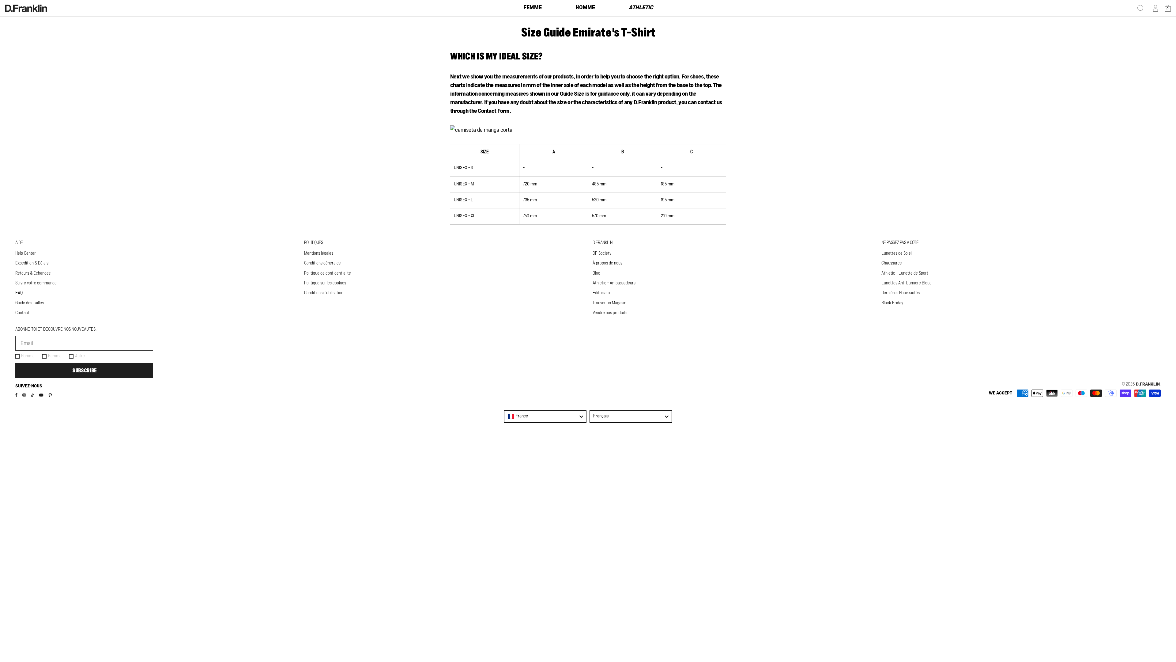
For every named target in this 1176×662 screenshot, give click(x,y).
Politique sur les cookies (325, 283)
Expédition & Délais (31, 263)
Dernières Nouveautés (900, 293)
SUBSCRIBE (84, 370)
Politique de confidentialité (327, 273)
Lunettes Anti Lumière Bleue (906, 283)
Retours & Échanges (33, 273)
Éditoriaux (601, 293)
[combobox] (545, 416)
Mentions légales (318, 253)
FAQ (19, 293)
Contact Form (493, 111)
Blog (596, 273)
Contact (22, 313)
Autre (80, 356)
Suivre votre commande (36, 283)
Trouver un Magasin (609, 303)
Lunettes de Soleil (897, 253)
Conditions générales (322, 263)
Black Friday (892, 303)
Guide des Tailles (29, 303)
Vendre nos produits (610, 313)
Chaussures (891, 263)
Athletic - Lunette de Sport (904, 273)
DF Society (602, 253)
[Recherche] (1141, 8)
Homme (28, 356)
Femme (55, 356)
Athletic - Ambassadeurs (614, 283)
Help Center (25, 253)
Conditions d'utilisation (323, 293)
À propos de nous (607, 263)
